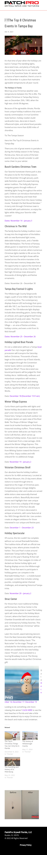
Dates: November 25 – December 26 (20, 336)
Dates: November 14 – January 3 (18, 220)
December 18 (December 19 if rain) (25, 396)
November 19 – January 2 (20, 462)
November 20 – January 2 (20, 593)
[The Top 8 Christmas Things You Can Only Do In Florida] (12, 735)
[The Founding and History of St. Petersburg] (12, 761)
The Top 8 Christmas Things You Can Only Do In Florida (12, 744)
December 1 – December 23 (22, 527)
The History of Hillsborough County (27, 743)
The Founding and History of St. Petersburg (12, 769)
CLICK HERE (27, 710)
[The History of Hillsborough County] (30, 735)
